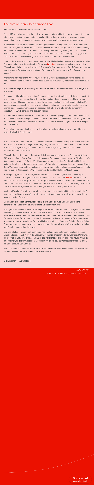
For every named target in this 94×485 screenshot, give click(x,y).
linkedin (51, 64)
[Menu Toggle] (60, 6)
